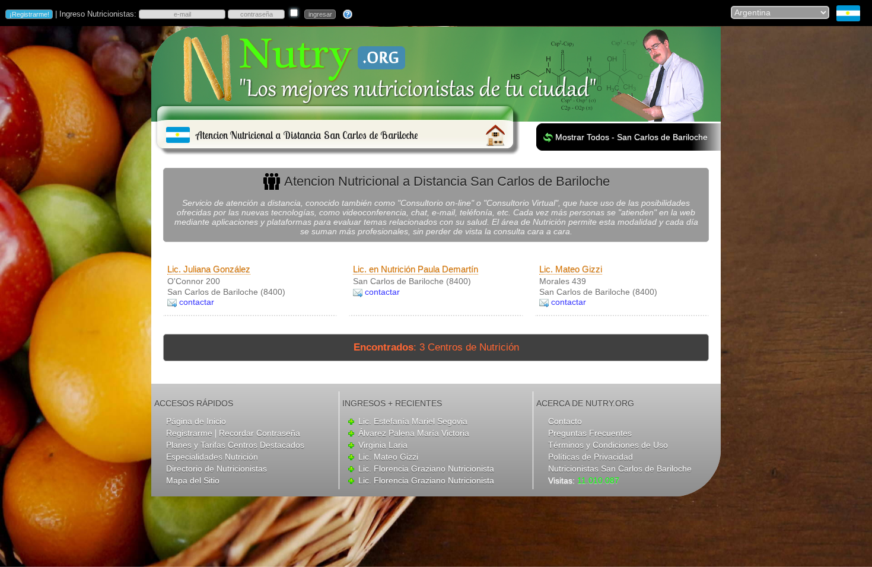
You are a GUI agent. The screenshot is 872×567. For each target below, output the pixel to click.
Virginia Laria (383, 445)
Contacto (565, 421)
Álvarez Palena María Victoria (413, 433)
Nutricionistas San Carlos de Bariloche (620, 468)
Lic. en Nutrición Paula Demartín (415, 269)
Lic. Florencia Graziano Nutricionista (426, 468)
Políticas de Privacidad (590, 456)
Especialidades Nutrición (212, 456)
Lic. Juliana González (208, 269)
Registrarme (189, 433)
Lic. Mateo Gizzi (570, 269)
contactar (196, 302)
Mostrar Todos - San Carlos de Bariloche (631, 137)
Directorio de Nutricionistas (216, 468)
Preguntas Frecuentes (590, 433)
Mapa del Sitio (192, 480)
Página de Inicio (196, 421)
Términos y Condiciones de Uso (608, 445)
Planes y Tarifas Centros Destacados (235, 445)
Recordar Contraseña (259, 433)
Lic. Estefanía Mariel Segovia (412, 421)
